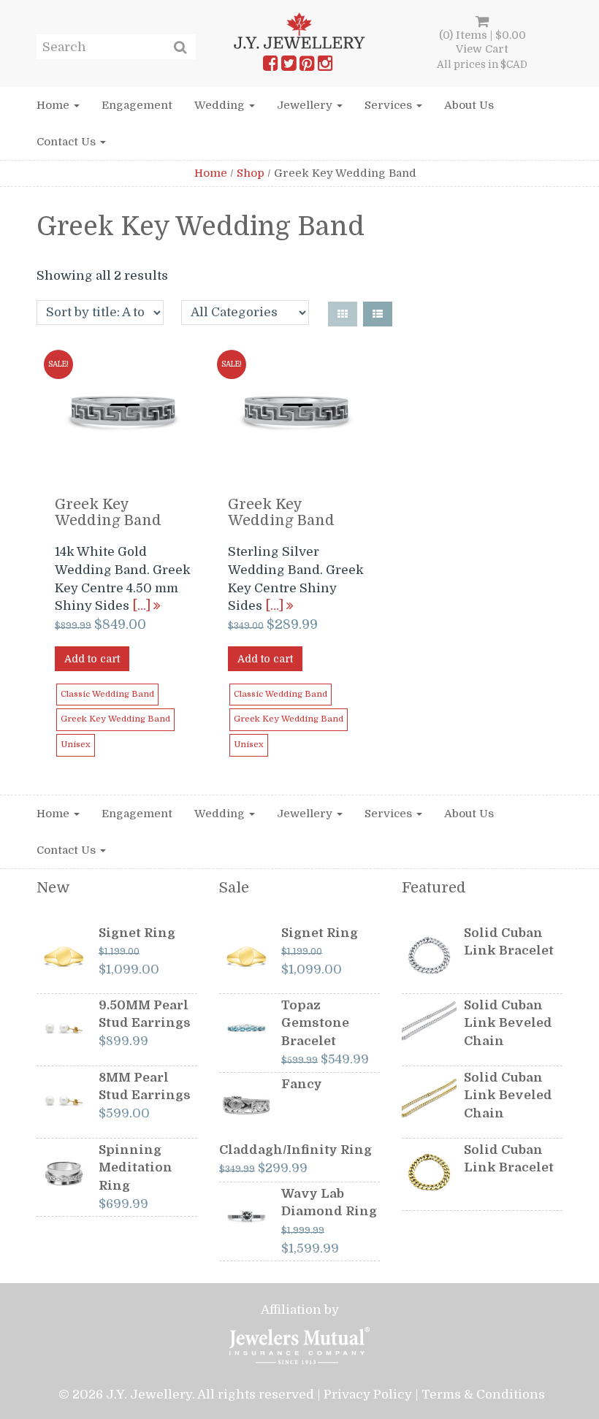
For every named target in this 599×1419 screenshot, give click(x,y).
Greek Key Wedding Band (115, 719)
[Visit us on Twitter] (288, 66)
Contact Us (68, 141)
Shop (250, 173)
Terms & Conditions (483, 1394)
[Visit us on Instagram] (325, 66)
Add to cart (92, 659)
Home (54, 105)
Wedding (221, 105)
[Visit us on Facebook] (270, 66)
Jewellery (306, 105)
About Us (469, 105)
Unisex (76, 744)
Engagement (137, 105)
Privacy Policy (368, 1394)
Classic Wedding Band (107, 694)
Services (390, 105)
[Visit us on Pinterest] (307, 66)
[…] (142, 606)
